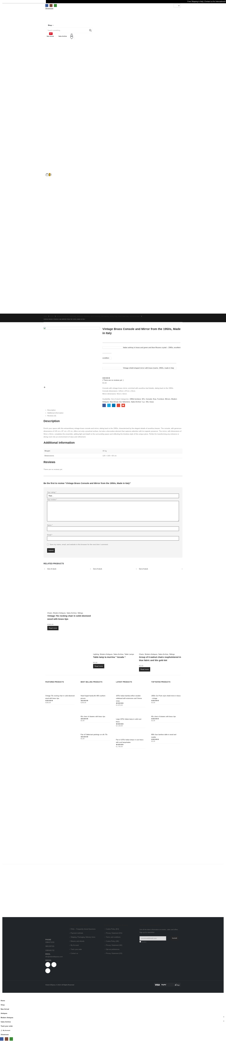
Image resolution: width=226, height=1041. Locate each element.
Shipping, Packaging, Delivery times (83, 937)
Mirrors (167, 399)
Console (149, 399)
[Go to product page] (60, 689)
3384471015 (49, 942)
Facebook (104, 405)
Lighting (96, 654)
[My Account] (113, 34)
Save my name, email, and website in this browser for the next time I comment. (79, 544)
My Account (75, 945)
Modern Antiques (59, 613)
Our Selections (124, 402)
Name (50, 525)
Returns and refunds (77, 941)
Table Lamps (129, 654)
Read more (53, 628)
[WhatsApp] (55, 5)
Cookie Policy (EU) (112, 929)
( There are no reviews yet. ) (113, 380)
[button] (1, 997)
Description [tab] (51, 410)
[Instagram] (51, 5)
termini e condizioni (152, 942)
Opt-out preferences (112, 949)
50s (147, 402)
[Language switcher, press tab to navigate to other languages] (177, 5)
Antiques (4, 1013)
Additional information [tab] (55, 413)
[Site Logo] (53, 17)
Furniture (160, 399)
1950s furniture (135, 399)
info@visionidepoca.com (54, 957)
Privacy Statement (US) (114, 953)
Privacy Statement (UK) (114, 945)
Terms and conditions (113, 937)
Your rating (51, 492)
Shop (50, 25)
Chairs (49, 613)
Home (3, 1001)
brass (152, 402)
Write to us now (166, 778)
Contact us (74, 953)
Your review (52, 499)
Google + (118, 405)
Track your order (76, 949)
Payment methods (77, 933)
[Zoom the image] (54, 926)
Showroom (5, 1034)
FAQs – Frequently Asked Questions (83, 929)
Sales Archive (63, 36)
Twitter (109, 405)
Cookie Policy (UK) (112, 941)
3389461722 (49, 950)
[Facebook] (46, 5)
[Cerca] (90, 30)
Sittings (80, 613)
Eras (154, 399)
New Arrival (50, 35)
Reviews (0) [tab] (51, 416)
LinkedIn (113, 405)
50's (143, 399)
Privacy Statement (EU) (114, 933)
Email (123, 405)
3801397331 (49, 946)
